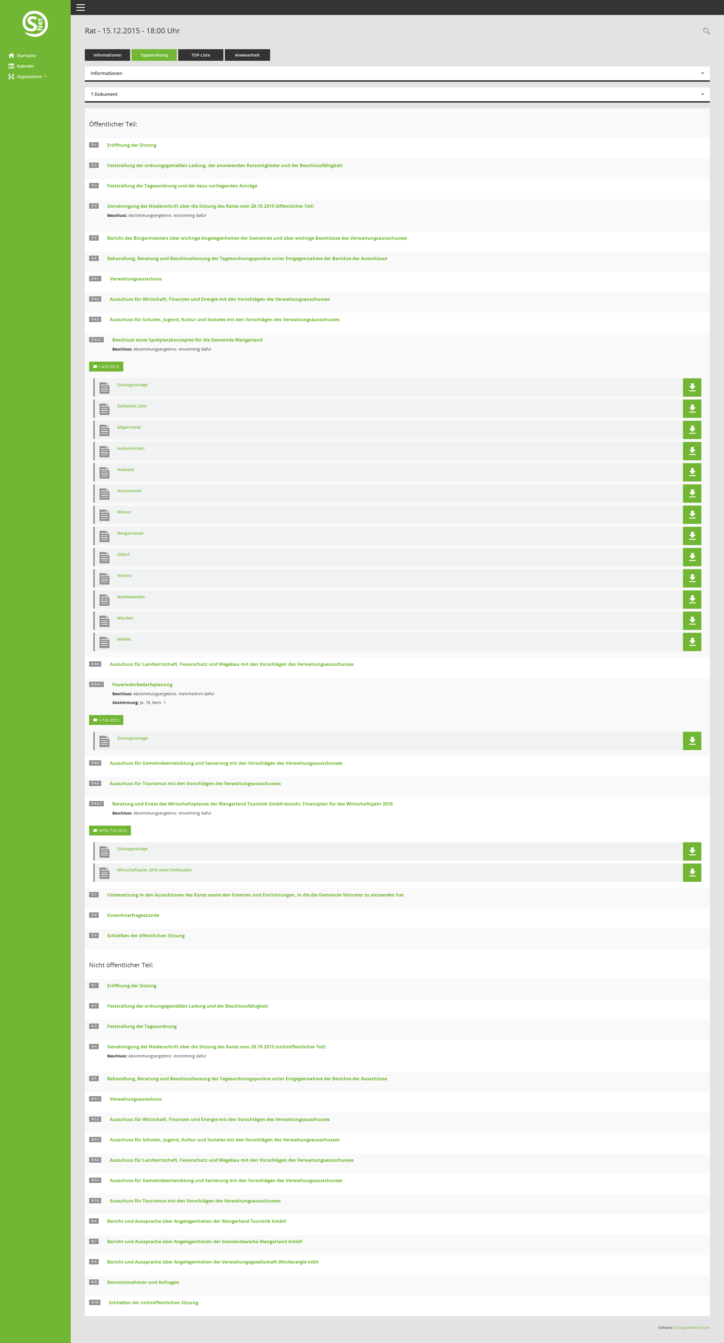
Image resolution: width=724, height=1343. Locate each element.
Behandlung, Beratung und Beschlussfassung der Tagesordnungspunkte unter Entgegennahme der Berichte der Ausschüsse (247, 258)
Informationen (108, 55)
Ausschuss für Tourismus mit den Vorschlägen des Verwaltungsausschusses (195, 783)
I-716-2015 (109, 720)
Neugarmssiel (130, 533)
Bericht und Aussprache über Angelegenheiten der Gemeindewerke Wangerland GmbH (204, 1241)
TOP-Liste (200, 55)
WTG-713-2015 (113, 830)
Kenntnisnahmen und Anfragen (143, 1282)
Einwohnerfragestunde (133, 915)
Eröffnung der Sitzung (131, 145)
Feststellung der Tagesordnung (142, 1026)
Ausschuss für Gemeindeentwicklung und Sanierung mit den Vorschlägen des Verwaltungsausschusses (226, 763)
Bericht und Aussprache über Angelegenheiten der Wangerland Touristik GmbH (196, 1221)
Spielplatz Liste (131, 406)
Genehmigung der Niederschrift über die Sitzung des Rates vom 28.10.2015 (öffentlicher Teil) (210, 206)
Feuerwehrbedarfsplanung (142, 684)
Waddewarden (131, 597)
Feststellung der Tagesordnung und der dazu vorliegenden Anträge (182, 186)
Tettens (124, 575)
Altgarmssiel (129, 427)
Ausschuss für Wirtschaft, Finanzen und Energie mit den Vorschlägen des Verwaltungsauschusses (220, 299)
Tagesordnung (154, 55)
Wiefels (124, 639)
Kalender (25, 66)
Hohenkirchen (131, 448)
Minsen (124, 512)
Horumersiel (129, 491)
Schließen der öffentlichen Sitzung (146, 935)
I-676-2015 (109, 366)
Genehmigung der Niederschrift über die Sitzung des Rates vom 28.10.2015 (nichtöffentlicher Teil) (216, 1047)
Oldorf (123, 554)
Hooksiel (125, 469)
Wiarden (125, 618)
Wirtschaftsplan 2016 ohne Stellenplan (154, 870)
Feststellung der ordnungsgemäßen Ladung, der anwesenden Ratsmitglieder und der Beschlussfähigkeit (224, 165)
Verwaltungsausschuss (136, 279)
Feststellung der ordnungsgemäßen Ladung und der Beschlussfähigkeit (187, 1006)
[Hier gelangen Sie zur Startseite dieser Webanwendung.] (35, 24)
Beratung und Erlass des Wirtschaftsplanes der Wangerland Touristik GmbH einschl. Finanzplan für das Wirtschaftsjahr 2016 (252, 804)
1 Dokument (104, 94)
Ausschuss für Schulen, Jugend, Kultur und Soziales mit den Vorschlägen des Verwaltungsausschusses (225, 319)
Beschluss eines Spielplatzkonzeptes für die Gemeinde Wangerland (187, 340)
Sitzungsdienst (692, 1327)
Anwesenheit (247, 55)
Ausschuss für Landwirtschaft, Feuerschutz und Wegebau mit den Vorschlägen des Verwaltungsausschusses (232, 664)
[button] (35, 76)
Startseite (26, 55)
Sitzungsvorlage (132, 385)
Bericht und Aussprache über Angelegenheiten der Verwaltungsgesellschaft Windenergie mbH (212, 1262)
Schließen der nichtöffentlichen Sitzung (153, 1302)
